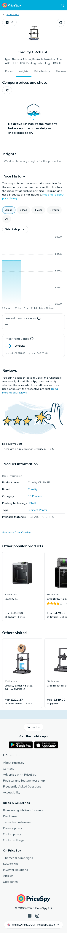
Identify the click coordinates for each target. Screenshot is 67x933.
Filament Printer (37, 510)
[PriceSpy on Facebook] (30, 915)
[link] (22, 586)
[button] (9, 22)
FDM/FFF (33, 503)
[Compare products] (61, 23)
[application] (33, 273)
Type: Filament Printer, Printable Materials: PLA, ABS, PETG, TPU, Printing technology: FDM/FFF (34, 61)
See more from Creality (16, 532)
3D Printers (13, 14)
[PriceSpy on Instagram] (37, 915)
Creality (32, 489)
